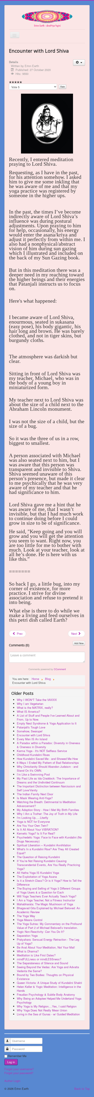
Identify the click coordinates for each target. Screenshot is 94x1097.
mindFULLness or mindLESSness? (39, 959)
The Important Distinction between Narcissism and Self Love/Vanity (49, 788)
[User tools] (79, 62)
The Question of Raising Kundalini (38, 857)
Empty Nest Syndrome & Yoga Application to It (47, 723)
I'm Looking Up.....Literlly (32, 818)
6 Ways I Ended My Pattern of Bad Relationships (48, 763)
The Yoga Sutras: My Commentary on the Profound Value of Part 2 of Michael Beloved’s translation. (49, 926)
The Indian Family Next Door (35, 794)
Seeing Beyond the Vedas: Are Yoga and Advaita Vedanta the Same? (48, 969)
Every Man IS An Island (32, 739)
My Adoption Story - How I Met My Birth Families (48, 810)
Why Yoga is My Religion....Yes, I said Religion (47, 1006)
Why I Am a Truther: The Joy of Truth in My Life (47, 814)
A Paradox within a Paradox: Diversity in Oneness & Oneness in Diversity (48, 745)
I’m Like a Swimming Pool (33, 774)
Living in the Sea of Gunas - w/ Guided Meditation (48, 1014)
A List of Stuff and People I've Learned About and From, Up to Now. (48, 717)
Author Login (12, 1081)
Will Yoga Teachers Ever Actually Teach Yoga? (46, 896)
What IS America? (28, 711)
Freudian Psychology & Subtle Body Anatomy (46, 994)
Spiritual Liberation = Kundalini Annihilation (44, 845)
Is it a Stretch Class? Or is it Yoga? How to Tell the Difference (49, 882)
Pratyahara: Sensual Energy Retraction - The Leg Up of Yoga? (48, 941)
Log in (11, 1062)
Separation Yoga (27, 935)
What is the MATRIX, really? (35, 707)
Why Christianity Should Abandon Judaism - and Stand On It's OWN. (47, 768)
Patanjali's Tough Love (31, 727)
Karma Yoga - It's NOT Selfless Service (42, 751)
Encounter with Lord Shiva (33, 735)
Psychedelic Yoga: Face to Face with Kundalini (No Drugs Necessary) (49, 839)
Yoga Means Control (29, 920)
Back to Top (82, 1089)
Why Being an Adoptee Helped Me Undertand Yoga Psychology (49, 1000)
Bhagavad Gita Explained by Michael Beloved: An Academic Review (48, 910)
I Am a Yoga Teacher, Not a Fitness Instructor (46, 900)
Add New (79, 643)
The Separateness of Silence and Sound (42, 963)
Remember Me (17, 1056)
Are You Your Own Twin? (32, 825)
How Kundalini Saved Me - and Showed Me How (47, 759)
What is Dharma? (28, 951)
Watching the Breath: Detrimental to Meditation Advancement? (46, 804)
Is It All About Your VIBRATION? (38, 829)
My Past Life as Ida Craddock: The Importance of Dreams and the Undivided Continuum (48, 780)
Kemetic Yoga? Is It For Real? (36, 833)
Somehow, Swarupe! (30, 731)
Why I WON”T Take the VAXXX (37, 700)
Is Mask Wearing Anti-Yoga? (35, 798)
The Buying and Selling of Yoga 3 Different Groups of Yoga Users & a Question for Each (48, 890)
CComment (60, 669)
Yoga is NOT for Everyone (33, 821)
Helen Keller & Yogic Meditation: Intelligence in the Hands (49, 989)
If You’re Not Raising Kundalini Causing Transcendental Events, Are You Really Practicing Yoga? (48, 865)
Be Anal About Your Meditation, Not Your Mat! (46, 947)
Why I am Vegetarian (30, 704)
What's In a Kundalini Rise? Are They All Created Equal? (48, 851)
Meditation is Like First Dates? (36, 955)
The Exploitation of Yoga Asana (37, 876)
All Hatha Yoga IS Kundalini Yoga (38, 873)
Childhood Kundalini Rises (33, 755)
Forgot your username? (19, 1069)
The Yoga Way (26, 916)
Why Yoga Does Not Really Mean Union (42, 1010)
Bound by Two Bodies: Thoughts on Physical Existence (45, 977)
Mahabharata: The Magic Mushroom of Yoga (45, 904)
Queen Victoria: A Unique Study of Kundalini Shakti (49, 983)
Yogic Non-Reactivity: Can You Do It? (40, 932)
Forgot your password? (18, 1073)
